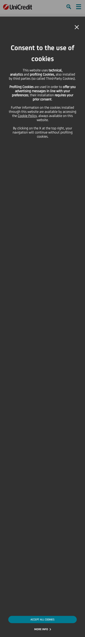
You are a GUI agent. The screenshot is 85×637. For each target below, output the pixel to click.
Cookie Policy (27, 116)
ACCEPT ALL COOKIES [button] (42, 619)
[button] (76, 27)
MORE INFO (41, 629)
